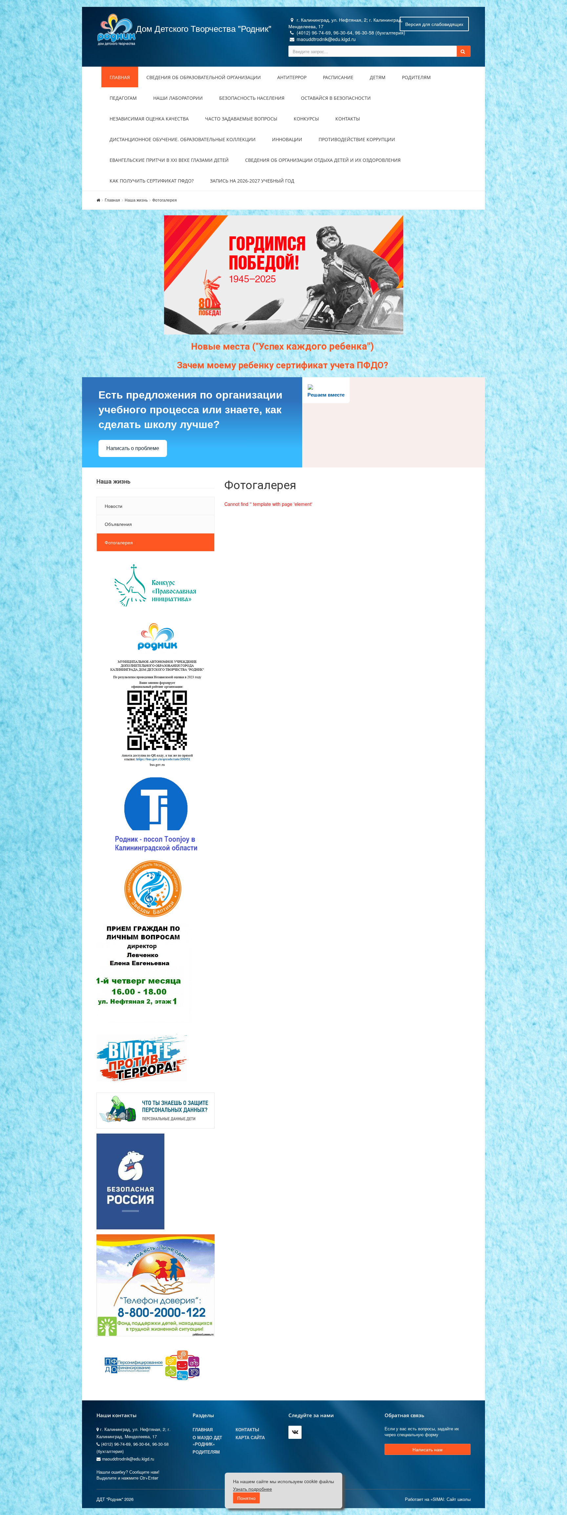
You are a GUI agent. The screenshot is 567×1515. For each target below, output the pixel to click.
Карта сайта (250, 1437)
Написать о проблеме (132, 448)
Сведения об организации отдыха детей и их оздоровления (323, 160)
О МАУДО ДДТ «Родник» (207, 1441)
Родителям (416, 77)
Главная (120, 77)
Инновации (287, 139)
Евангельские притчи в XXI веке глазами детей (169, 160)
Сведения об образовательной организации (203, 77)
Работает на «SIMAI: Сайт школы (438, 1499)
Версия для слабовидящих (434, 24)
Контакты (347, 119)
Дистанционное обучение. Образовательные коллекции (183, 139)
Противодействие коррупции (357, 139)
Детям (378, 77)
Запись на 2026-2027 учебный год (252, 181)
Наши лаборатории (178, 98)
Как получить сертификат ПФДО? (152, 181)
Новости (113, 506)
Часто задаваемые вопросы (241, 119)
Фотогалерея (164, 200)
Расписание (338, 77)
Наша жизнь (136, 200)
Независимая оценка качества (149, 119)
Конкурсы (306, 119)
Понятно (246, 1498)
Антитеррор (291, 77)
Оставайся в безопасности (336, 98)
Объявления (118, 524)
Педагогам (123, 98)
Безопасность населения (251, 98)
